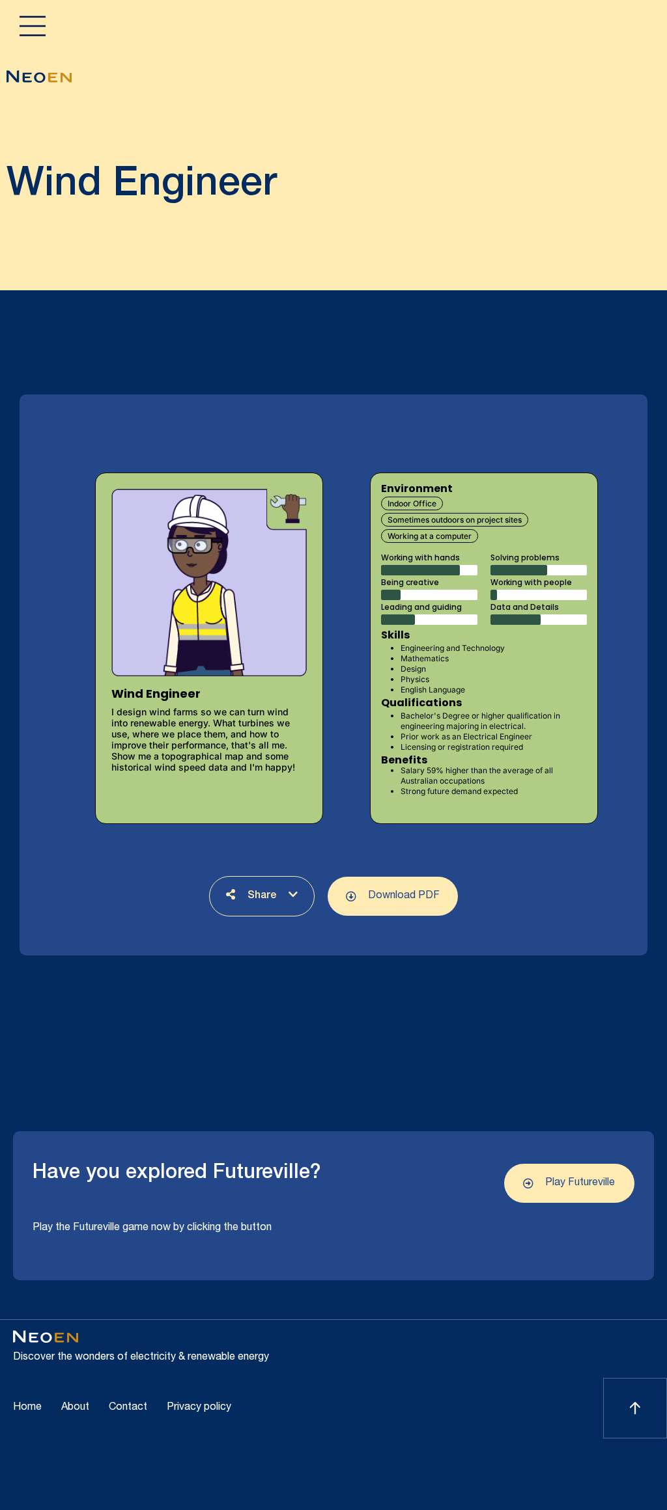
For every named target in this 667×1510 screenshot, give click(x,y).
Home (27, 1408)
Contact (128, 1408)
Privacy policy (199, 1408)
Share (262, 896)
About (75, 1408)
